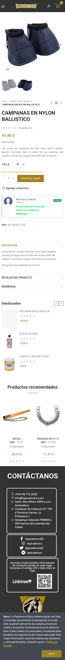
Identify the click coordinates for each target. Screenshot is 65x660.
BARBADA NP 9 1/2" (48, 438)
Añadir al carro (30, 178)
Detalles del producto (17, 277)
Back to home (56, 103)
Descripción (9, 245)
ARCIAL (16, 438)
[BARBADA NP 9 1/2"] (48, 415)
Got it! (52, 653)
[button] (5, 44)
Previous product (52, 103)
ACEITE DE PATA (29, 333)
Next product (60, 103)
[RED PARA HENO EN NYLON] (9, 319)
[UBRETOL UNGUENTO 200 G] (9, 364)
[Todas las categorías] (3, 6)
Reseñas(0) (9, 286)
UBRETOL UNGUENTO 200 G (35, 356)
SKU (12, 442)
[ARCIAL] (17, 415)
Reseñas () (25, 128)
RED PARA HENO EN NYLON (35, 311)
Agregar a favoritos (17, 188)
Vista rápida (23, 410)
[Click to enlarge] (7, 69)
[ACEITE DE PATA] (9, 341)
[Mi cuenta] (49, 6)
